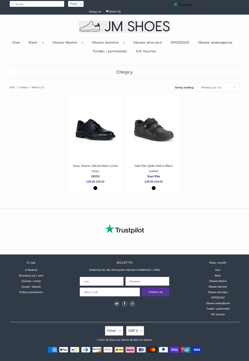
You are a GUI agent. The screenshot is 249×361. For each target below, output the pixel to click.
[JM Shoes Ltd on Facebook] (124, 303)
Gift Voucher (146, 51)
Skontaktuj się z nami (31, 275)
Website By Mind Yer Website (136, 340)
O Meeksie (31, 270)
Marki (34, 42)
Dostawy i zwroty (31, 281)
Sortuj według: (185, 87)
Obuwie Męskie (66, 42)
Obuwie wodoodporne (215, 42)
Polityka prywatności (31, 292)
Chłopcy (124, 72)
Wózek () (114, 11)
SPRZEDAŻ (180, 42)
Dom (16, 42)
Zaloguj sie (95, 11)
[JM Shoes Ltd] (124, 27)
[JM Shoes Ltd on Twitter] (116, 303)
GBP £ (133, 331)
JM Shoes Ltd (112, 340)
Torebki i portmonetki (110, 51)
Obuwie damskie (106, 42)
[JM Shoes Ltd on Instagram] (132, 303)
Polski (74, 3)
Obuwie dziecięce (147, 42)
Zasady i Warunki (31, 286)
